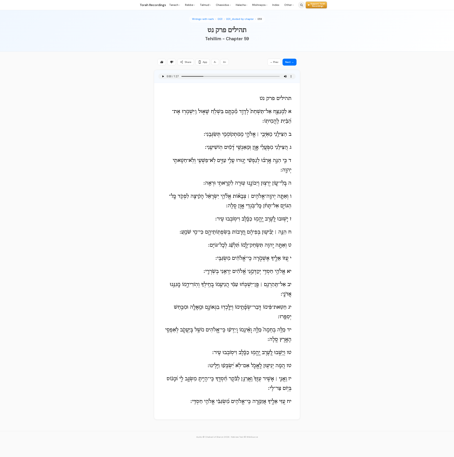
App (205, 62)
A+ (224, 62)
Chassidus (223, 5)
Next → (289, 62)
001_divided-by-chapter (240, 19)
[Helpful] (161, 62)
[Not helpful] (171, 62)
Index (275, 5)
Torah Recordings (153, 5)
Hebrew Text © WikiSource (244, 437)
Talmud (205, 5)
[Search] (301, 5)
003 (220, 19)
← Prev (274, 62)
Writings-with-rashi (203, 19)
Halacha (241, 5)
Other (289, 5)
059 (260, 19)
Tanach (174, 5)
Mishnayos (259, 5)
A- (215, 62)
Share (188, 62)
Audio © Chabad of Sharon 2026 (212, 437)
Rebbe (190, 5)
